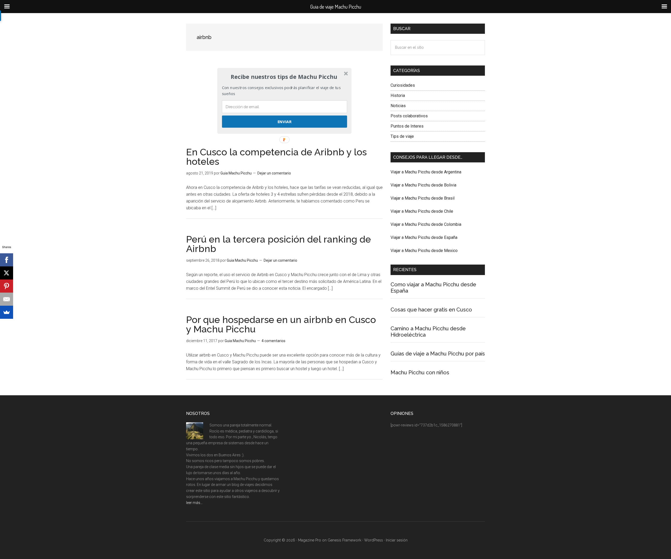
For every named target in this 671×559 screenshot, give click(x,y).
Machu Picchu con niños (420, 372)
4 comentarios (273, 341)
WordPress (373, 540)
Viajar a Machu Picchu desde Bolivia (423, 185)
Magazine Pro (309, 540)
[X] (6, 273)
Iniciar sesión (397, 540)
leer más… (194, 503)
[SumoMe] (6, 312)
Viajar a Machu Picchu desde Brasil (422, 198)
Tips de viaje (402, 136)
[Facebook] (6, 259)
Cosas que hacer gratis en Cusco (431, 309)
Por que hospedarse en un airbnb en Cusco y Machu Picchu (281, 324)
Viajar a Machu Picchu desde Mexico (424, 250)
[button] (284, 77)
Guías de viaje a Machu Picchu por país (438, 353)
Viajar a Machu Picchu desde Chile (422, 211)
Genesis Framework (344, 540)
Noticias (398, 105)
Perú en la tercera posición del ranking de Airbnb (278, 244)
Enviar (284, 121)
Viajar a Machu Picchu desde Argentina (426, 171)
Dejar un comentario (274, 173)
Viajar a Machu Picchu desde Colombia (426, 224)
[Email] (6, 299)
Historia (398, 95)
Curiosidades (403, 85)
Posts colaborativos (409, 115)
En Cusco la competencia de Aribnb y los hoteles (276, 156)
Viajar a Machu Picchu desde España (424, 237)
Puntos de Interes (407, 126)
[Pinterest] (6, 286)
